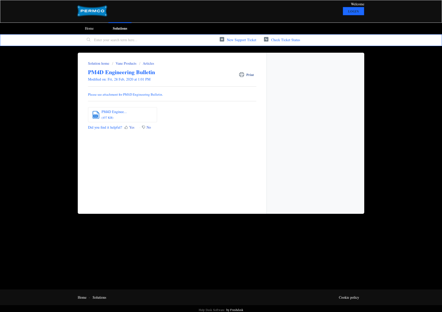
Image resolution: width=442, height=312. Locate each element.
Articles (148, 63)
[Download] (211, 89)
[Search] (89, 40)
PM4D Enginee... (114, 111)
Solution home (99, 63)
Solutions (120, 28)
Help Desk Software (212, 310)
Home (89, 28)
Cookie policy (349, 297)
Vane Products (126, 63)
